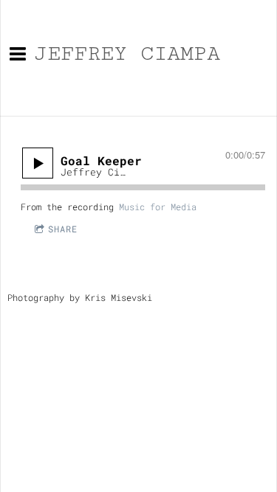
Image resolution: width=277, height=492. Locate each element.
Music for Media (157, 206)
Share (63, 229)
